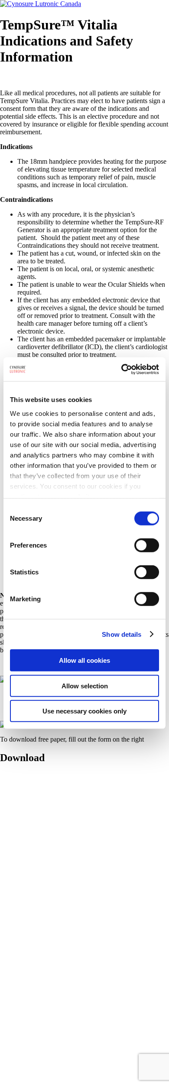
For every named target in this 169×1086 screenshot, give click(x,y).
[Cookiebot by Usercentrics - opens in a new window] (121, 369)
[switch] (146, 545)
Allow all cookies (84, 660)
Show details (121, 634)
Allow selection (85, 685)
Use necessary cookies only (84, 711)
